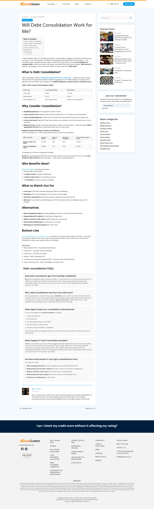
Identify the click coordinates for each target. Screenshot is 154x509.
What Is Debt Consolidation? (33, 41)
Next (89, 408)
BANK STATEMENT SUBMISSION (54, 465)
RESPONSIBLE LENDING (76, 447)
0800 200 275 (114, 4)
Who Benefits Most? (30, 45)
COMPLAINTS (100, 440)
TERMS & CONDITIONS (99, 445)
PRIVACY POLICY (100, 457)
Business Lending (106, 128)
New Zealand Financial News (109, 146)
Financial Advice (105, 134)
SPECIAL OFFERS (122, 440)
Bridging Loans (105, 123)
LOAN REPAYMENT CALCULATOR (54, 457)
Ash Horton (37, 389)
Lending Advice (105, 137)
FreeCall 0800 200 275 (26, 445)
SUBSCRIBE (105, 108)
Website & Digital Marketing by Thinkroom (77, 501)
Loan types (51, 4)
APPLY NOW (129, 4)
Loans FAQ (66, 4)
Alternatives (28, 50)
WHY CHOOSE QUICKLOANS (54, 451)
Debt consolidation (28, 169)
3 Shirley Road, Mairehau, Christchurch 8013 (125, 452)
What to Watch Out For (31, 48)
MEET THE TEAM (122, 444)
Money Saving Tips (106, 143)
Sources (29, 54)
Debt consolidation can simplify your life (35, 236)
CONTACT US (121, 448)
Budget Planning (105, 126)
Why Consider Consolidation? (33, 43)
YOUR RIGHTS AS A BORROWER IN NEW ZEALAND (56, 472)
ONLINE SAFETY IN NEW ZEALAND (77, 458)
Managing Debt (27, 20)
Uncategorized (105, 149)
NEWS (97, 450)
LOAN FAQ (98, 453)
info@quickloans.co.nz (124, 457)
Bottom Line (28, 52)
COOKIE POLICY (76, 463)
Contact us (87, 4)
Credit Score (104, 131)
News (77, 4)
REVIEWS (53, 446)
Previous (26, 408)
